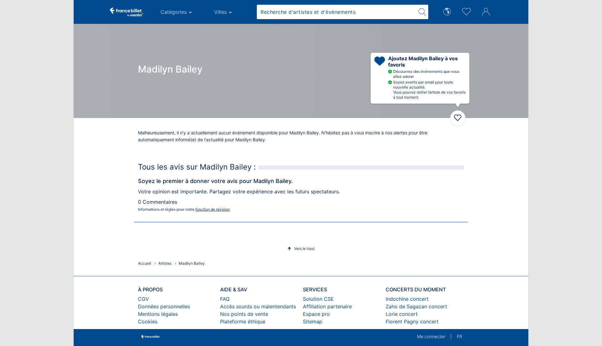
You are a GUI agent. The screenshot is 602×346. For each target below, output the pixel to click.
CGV (143, 299)
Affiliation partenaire (327, 306)
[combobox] (336, 12)
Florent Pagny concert (412, 321)
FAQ (225, 299)
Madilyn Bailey (192, 263)
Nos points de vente (244, 314)
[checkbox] (457, 118)
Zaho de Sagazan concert (416, 306)
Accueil (145, 263)
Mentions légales (158, 314)
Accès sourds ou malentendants (258, 306)
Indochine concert (407, 299)
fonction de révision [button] (212, 209)
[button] (301, 248)
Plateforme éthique (242, 321)
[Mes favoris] (466, 10)
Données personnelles (164, 306)
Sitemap (312, 321)
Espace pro (316, 314)
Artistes (165, 263)
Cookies (147, 321)
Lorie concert (402, 314)
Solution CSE (318, 299)
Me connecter (431, 336)
